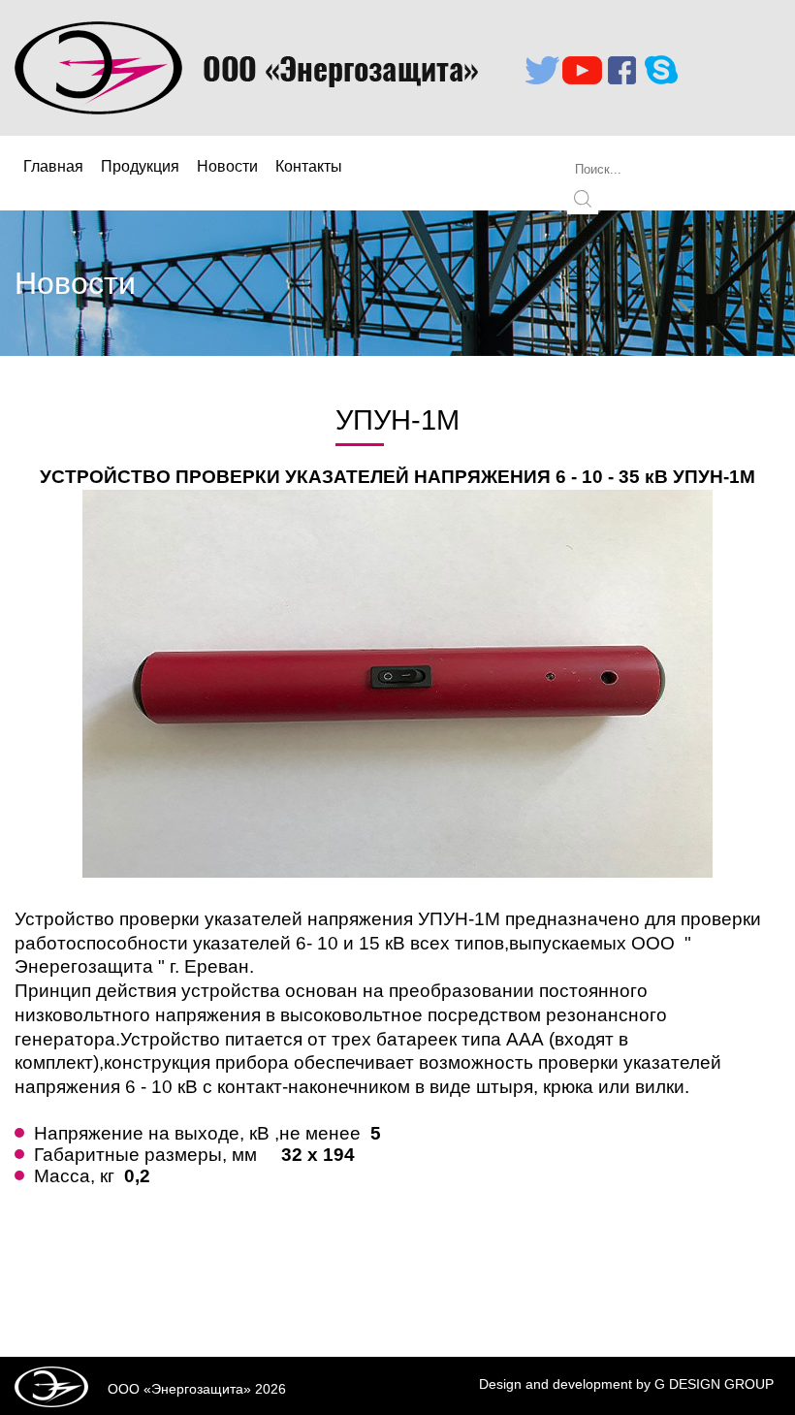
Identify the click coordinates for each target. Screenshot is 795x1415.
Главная (53, 166)
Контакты (308, 166)
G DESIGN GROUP (714, 1384)
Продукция (140, 166)
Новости (227, 166)
